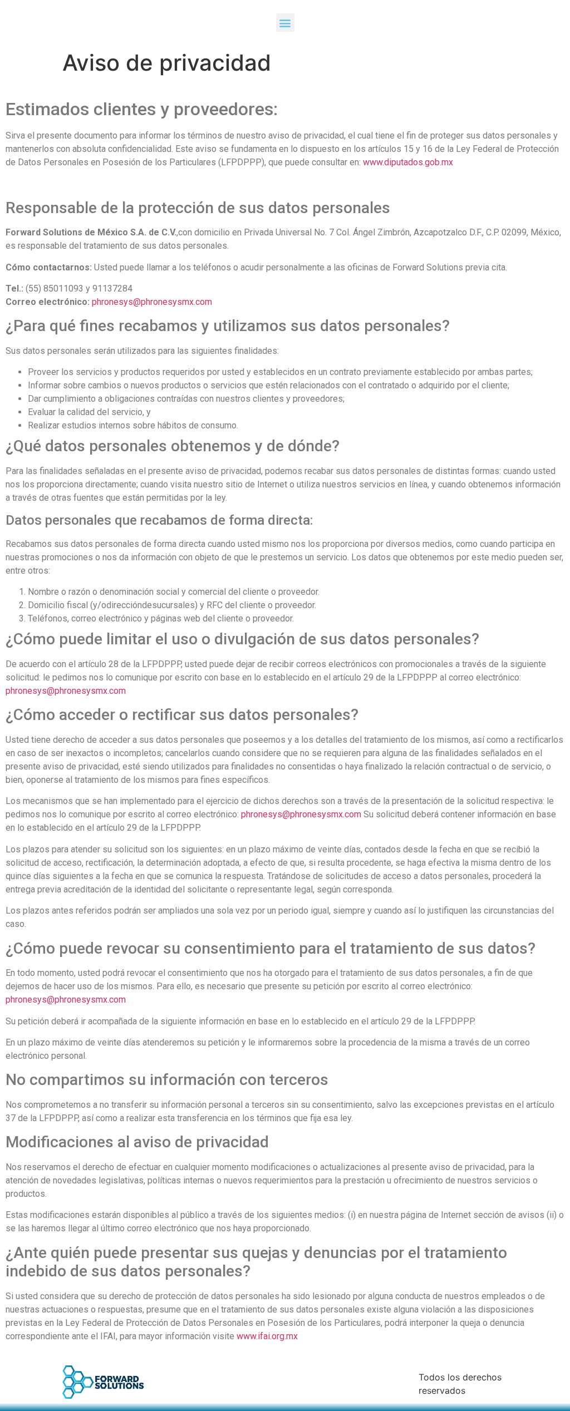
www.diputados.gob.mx (408, 162)
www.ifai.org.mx (267, 1336)
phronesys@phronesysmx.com (152, 302)
